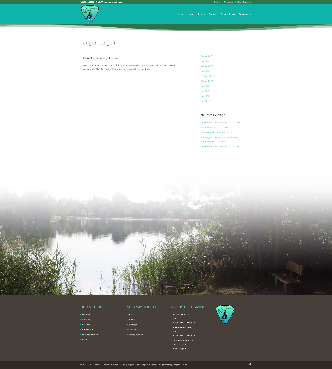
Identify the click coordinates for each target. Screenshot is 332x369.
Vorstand (86, 319)
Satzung (86, 324)
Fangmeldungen (228, 14)
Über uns (86, 314)
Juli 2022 (205, 71)
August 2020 (207, 81)
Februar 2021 (207, 76)
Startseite (217, 2)
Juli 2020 (205, 86)
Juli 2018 (205, 96)
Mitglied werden (90, 334)
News (192, 14)
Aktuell (130, 314)
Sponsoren (87, 329)
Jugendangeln (179, 348)
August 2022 (207, 66)
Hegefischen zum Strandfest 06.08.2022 (220, 146)
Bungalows (244, 14)
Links (84, 339)
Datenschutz (228, 2)
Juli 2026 (205, 61)
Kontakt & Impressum (243, 2)
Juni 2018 (205, 101)
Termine (201, 14)
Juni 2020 (205, 91)
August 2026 (207, 56)
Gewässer (213, 14)
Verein (181, 14)
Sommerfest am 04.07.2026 (214, 127)
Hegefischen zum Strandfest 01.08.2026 (220, 122)
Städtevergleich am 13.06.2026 (216, 132)
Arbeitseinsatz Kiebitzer (183, 322)
